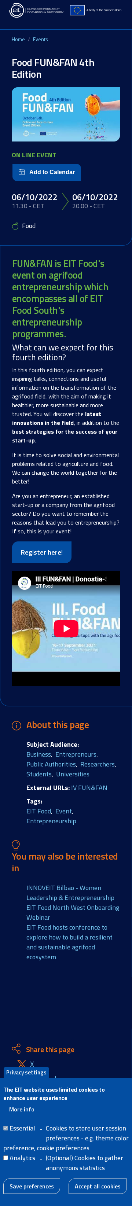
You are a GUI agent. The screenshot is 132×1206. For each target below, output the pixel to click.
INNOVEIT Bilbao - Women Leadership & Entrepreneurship (70, 892)
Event (63, 811)
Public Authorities (51, 764)
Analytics (22, 1158)
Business (38, 754)
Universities (72, 774)
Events (40, 39)
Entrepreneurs (75, 754)
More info (21, 1109)
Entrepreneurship (51, 821)
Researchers (97, 764)
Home (18, 39)
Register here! (42, 552)
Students (39, 774)
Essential (22, 1128)
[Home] (36, 10)
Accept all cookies (98, 1186)
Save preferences (32, 1186)
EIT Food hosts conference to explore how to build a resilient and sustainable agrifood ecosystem (69, 942)
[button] (66, 114)
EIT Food (38, 811)
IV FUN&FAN (89, 788)
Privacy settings (26, 1072)
